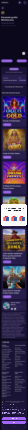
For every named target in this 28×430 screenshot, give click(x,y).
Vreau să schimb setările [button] (14, 426)
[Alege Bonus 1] (14, 219)
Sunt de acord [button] (14, 418)
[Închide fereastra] (24, 206)
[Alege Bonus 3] (6, 219)
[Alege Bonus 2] (22, 219)
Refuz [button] (14, 422)
